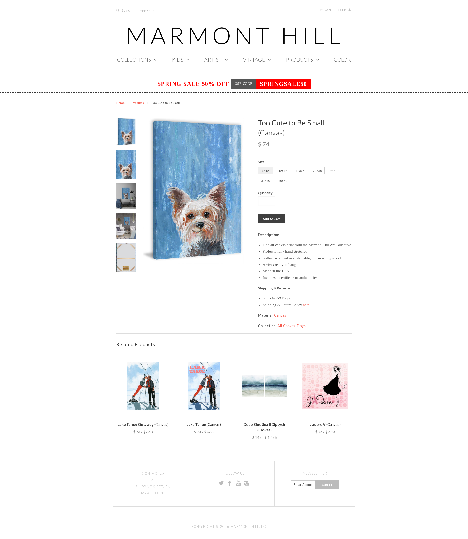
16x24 (300, 171)
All (279, 325)
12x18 (282, 171)
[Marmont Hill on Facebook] (230, 483)
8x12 (265, 171)
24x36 (334, 171)
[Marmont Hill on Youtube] (238, 483)
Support (145, 10)
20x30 (317, 171)
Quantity (265, 193)
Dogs (301, 325)
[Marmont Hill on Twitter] (221, 483)
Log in (342, 10)
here (306, 305)
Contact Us (153, 473)
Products (138, 103)
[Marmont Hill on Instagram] (247, 483)
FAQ (152, 480)
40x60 (282, 181)
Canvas (280, 315)
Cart (328, 10)
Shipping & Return (153, 486)
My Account (153, 493)
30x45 (265, 181)
